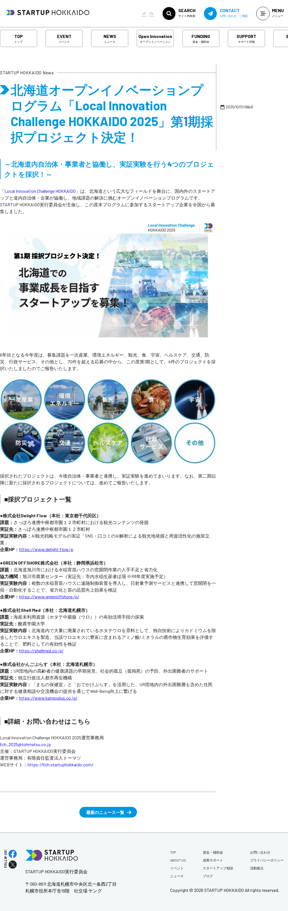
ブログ (208, 876)
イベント (177, 868)
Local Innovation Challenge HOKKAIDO (40, 191)
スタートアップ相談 (218, 868)
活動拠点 (257, 868)
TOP (18, 38)
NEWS (110, 38)
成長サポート (213, 860)
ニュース (177, 876)
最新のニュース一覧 (105, 812)
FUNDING (201, 38)
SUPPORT (246, 38)
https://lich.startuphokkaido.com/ (60, 764)
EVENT (64, 38)
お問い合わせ (260, 852)
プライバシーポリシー (267, 860)
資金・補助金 (213, 852)
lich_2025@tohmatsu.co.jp (25, 744)
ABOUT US (178, 860)
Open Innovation (155, 38)
